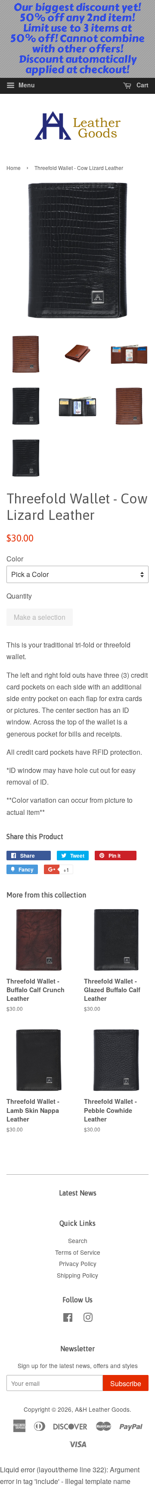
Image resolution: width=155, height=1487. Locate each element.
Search (77, 1240)
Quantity (19, 596)
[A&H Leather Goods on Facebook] (68, 1318)
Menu (26, 84)
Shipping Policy (77, 1275)
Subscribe (125, 1383)
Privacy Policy (77, 1263)
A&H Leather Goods (102, 1409)
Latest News (77, 1193)
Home (13, 167)
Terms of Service (77, 1252)
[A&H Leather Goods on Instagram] (88, 1318)
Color (14, 559)
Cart (142, 84)
